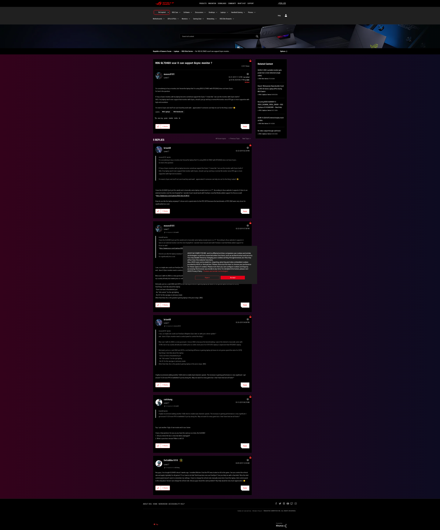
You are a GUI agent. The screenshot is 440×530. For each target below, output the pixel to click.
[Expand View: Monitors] (189, 18)
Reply (245, 126)
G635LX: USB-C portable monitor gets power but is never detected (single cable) (270, 72)
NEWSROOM (162, 504)
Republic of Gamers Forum (162, 51)
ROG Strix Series (187, 51)
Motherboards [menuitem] (157, 19)
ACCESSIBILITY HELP (177, 504)
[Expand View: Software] (191, 12)
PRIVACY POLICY (257, 511)
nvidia (176, 118)
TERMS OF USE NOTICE (244, 511)
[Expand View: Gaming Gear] (203, 18)
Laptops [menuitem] (223, 12)
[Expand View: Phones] (255, 12)
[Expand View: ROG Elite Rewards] (233, 18)
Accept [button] (232, 278)
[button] (158, 126)
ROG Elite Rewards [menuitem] (226, 19)
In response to (172, 232)
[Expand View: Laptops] (227, 12)
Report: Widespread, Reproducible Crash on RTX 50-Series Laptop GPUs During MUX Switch (271, 88)
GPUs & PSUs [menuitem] (172, 19)
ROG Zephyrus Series (265, 94)
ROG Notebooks (178, 112)
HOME (155, 504)
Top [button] (157, 524)
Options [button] (283, 51)
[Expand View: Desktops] (217, 12)
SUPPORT (251, 3)
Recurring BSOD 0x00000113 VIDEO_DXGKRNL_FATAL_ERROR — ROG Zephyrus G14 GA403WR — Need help (270, 104)
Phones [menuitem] (250, 12)
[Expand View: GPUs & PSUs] (178, 18)
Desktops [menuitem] (212, 12)
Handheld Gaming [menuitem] (237, 12)
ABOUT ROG (147, 504)
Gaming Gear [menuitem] (197, 19)
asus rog (160, 118)
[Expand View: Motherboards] (164, 18)
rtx (179, 118)
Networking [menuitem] (210, 19)
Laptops (176, 51)
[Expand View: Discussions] (205, 12)
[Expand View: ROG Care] (180, 12)
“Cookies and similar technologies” (215, 271)
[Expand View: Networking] (216, 18)
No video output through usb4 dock (269, 131)
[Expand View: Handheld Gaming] (244, 12)
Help (279, 15)
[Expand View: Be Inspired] (168, 12)
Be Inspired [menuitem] (162, 12)
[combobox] (220, 36)
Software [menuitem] (187, 12)
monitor (171, 118)
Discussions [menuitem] (199, 12)
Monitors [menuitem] (185, 19)
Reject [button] (207, 278)
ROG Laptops (166, 112)
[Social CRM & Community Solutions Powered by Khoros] (281, 525)
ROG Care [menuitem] (175, 12)
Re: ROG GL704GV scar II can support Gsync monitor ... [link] (212, 51)
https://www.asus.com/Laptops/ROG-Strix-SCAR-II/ (172, 196)
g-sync (166, 118)
